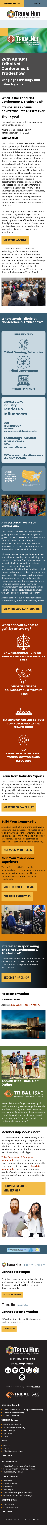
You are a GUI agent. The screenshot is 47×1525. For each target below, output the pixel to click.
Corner (10, 1420)
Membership (11, 1405)
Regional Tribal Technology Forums (19, 1469)
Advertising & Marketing (14, 1427)
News (7, 1511)
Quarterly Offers (11, 1507)
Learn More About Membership (16, 1188)
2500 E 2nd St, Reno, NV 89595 (25, 1004)
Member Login (12, 3)
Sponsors (8, 1433)
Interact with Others (12, 1295)
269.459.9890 (17, 1364)
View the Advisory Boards (22, 609)
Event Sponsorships (12, 1424)
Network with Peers (18, 850)
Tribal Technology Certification (18, 1492)
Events (9, 1461)
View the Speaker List (19, 807)
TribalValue (9, 1504)
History (7, 1445)
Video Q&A (8, 1489)
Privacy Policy (22, 1520)
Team (6, 1448)
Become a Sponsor (16, 977)
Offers (9, 1499)
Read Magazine (9, 1329)
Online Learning (10, 1483)
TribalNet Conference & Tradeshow (20, 1466)
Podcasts (8, 1486)
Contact (35, 3)
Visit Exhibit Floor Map (19, 887)
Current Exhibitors (17, 896)
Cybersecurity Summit (14, 1472)
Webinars (8, 1481)
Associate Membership (14, 1412)
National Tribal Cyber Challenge (18, 1495)
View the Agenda (15, 240)
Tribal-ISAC (36, 1387)
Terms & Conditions (35, 1520)
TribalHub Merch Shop (13, 1451)
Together (10, 1476)
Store (6, 1436)
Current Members (11, 1415)
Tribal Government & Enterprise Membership (23, 1409)
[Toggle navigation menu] (43, 24)
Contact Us (28, 1364)
